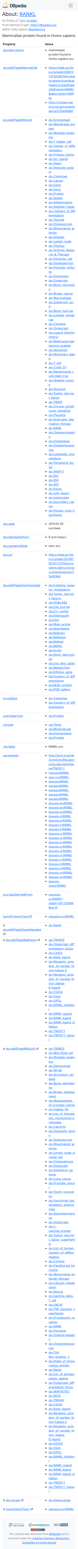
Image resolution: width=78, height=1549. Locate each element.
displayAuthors (16, 537)
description (13, 50)
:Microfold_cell (61, 1053)
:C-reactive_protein (60, 1229)
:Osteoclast (58, 328)
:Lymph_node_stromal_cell (62, 1155)
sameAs (11, 755)
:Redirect (57, 633)
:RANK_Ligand (60, 1014)
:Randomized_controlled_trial (61, 374)
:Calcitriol (57, 1127)
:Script (55, 650)
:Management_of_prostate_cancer (62, 1103)
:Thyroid (56, 220)
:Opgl (54, 996)
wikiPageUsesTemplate (21, 585)
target (13, 1500)
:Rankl (55, 925)
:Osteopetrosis (61, 263)
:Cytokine (57, 324)
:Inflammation (60, 202)
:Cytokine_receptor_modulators (62, 587)
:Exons (55, 489)
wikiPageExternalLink (20, 68)
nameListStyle (15, 546)
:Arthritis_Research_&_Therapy (61, 252)
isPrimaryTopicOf (17, 916)
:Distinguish (59, 616)
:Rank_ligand (59, 957)
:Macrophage (60, 298)
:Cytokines (58, 176)
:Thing (55, 725)
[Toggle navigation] (71, 5)
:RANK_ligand (60, 1018)
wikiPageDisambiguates (22, 930)
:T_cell (55, 363)
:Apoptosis (58, 350)
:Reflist (55, 646)
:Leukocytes (59, 498)
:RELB (54, 1396)
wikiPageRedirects (21, 940)
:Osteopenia (59, 441)
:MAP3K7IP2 (59, 1391)
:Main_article (59, 624)
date (9, 524)
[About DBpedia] (14, 5)
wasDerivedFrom (17, 894)
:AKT (54, 484)
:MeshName (59, 629)
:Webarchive (59, 668)
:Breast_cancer (61, 294)
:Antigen (56, 237)
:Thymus (57, 246)
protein (32, 21)
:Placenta (57, 415)
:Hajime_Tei (58, 1109)
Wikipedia (55, 1534)
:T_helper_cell (60, 142)
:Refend (56, 642)
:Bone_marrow (61, 311)
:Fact (54, 620)
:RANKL (59, 773)
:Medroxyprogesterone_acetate (61, 343)
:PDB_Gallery (59, 689)
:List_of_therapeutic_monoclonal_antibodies (62, 1118)
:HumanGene (60, 733)
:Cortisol (56, 1261)
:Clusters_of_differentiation (62, 213)
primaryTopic (17, 1509)
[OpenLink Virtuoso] (16, 1524)
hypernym (13, 716)
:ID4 (53, 480)
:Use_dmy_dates (62, 663)
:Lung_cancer (60, 1179)
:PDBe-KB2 (58, 603)
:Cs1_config (58, 611)
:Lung (55, 189)
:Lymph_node (60, 241)
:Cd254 (55, 953)
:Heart (55, 163)
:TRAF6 (55, 402)
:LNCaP (56, 1305)
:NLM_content (60, 685)
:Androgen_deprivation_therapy (61, 421)
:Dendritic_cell (60, 259)
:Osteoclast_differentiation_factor (61, 946)
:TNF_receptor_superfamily (62, 1311)
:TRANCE (57, 940)
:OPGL (55, 1001)
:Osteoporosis (60, 224)
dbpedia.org (36, 29)
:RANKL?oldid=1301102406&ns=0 (61, 901)
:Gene (55, 185)
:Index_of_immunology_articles (62, 1363)
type (8, 725)
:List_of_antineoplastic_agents (61, 1376)
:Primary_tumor (62, 155)
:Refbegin (57, 637)
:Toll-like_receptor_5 (59, 1354)
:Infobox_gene (60, 672)
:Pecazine (57, 1331)
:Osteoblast (59, 276)
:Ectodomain (59, 120)
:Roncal (56, 1292)
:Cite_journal (59, 607)
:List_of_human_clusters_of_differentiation (62, 1252)
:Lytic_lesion (59, 493)
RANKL (27, 13)
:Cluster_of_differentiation (62, 148)
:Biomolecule (60, 729)
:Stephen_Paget (61, 207)
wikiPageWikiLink (17, 120)
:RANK (55, 428)
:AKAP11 (56, 471)
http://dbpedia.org (43, 25)
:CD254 (56, 992)
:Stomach (57, 389)
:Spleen (56, 198)
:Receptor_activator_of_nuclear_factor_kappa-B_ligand (61, 981)
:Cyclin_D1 (58, 367)
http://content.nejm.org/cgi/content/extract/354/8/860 (62, 106)
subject (10, 698)
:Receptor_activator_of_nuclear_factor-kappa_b (61, 966)
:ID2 (53, 476)
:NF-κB (55, 1070)
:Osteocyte (58, 280)
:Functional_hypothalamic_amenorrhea (61, 1205)
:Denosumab (60, 1066)
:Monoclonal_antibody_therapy (62, 1276)
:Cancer (56, 181)
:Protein (56, 194)
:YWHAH (56, 1400)
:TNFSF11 (57, 1031)
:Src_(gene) (58, 159)
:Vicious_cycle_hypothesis (62, 513)
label (9, 747)
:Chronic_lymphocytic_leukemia (61, 408)
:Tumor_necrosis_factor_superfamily (62, 1239)
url (7, 555)
